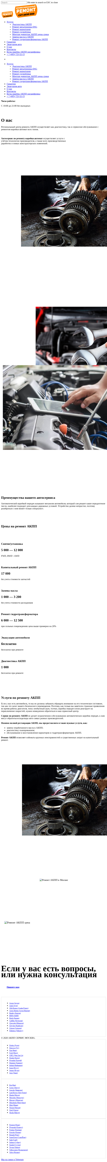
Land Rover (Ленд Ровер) (18, 1093)
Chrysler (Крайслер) (16, 1026)
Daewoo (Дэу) (14, 1048)
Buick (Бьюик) (14, 1018)
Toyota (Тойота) (14, 1147)
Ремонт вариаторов (21, 29)
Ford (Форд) (13, 1053)
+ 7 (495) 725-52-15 (16, 54)
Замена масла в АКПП (23, 37)
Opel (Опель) (13, 1110)
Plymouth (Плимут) (16, 1127)
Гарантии (11, 42)
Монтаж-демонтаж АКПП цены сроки (30, 34)
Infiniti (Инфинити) (16, 1065)
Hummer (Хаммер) (15, 1063)
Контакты (11, 49)
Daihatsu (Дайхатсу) (16, 1031)
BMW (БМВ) (14, 1016)
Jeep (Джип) (13, 1073)
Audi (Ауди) (13, 1006)
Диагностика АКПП (22, 24)
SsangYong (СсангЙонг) (17, 1137)
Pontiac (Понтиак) (15, 1130)
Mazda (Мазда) (14, 1095)
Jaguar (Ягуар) (14, 1070)
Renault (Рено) (14, 1135)
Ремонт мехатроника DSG (24, 27)
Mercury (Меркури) (16, 1100)
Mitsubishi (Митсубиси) (17, 1103)
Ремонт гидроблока (21, 32)
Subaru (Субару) (15, 1142)
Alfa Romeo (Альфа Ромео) (18, 1008)
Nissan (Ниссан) (14, 1108)
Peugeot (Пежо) (14, 1125)
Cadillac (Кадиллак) (16, 1021)
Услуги (10, 22)
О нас (9, 47)
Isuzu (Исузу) (14, 1068)
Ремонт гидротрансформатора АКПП (30, 39)
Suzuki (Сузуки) (15, 1145)
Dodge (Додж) (14, 1045)
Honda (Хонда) (14, 1058)
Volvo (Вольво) (14, 1152)
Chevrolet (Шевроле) (16, 1023)
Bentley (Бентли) (15, 1013)
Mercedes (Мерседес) (16, 1098)
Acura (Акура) (14, 1003)
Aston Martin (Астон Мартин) (19, 1011)
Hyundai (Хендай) (15, 1060)
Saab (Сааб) (13, 1140)
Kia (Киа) (12, 1085)
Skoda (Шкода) (14, 1113)
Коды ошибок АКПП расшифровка (23, 52)
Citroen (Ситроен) (15, 1028)
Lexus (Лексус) (14, 1088)
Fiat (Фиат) (13, 1050)
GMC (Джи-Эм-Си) (16, 1055)
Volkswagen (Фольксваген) (18, 1150)
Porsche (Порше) (15, 1132)
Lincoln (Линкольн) (16, 1090)
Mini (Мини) (13, 1105)
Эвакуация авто (14, 44)
